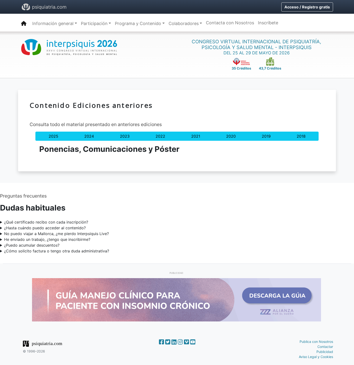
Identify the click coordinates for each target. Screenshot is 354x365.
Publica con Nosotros (316, 341)
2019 (266, 136)
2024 (89, 136)
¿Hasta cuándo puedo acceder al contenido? (45, 227)
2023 (125, 136)
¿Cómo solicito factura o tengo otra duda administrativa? (56, 251)
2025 (53, 136)
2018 (301, 136)
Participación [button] (94, 23)
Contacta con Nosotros (230, 22)
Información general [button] (52, 23)
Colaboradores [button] (184, 23)
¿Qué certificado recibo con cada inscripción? (46, 222)
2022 (160, 136)
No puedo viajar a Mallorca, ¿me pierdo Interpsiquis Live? (56, 233)
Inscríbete (268, 22)
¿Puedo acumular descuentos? (31, 245)
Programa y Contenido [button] (138, 23)
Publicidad (324, 352)
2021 (195, 136)
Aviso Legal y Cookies (316, 357)
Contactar (325, 347)
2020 (231, 136)
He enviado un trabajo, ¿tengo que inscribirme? (47, 239)
